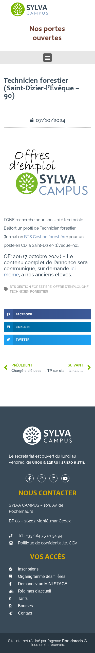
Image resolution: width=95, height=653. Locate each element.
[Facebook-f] (30, 478)
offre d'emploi (66, 287)
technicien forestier (29, 291)
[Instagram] (41, 478)
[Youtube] (65, 478)
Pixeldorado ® (74, 641)
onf (85, 287)
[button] (47, 57)
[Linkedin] (53, 478)
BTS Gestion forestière (45, 236)
